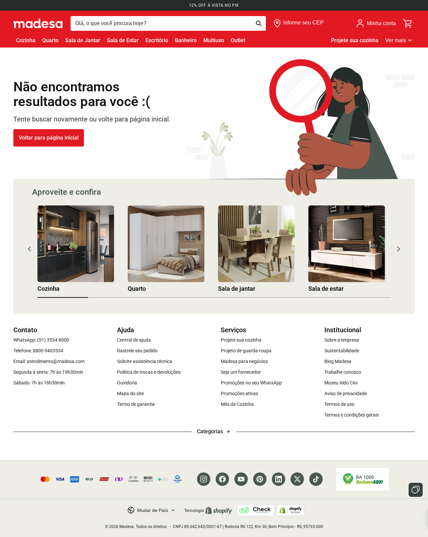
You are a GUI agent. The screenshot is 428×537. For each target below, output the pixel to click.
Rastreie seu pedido (137, 350)
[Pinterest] (259, 479)
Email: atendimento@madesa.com (49, 361)
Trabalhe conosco (342, 372)
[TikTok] (316, 479)
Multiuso (213, 40)
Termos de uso (339, 404)
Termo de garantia (136, 404)
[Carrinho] (408, 23)
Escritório (156, 40)
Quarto (50, 40)
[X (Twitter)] (297, 479)
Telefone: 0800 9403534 (38, 350)
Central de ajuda (134, 340)
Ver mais (395, 40)
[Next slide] (399, 249)
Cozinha (25, 40)
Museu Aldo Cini (340, 382)
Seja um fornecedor (241, 372)
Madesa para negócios (244, 361)
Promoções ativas (239, 393)
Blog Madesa (337, 361)
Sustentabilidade (341, 350)
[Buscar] (168, 23)
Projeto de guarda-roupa (246, 350)
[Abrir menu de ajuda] (416, 490)
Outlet (238, 40)
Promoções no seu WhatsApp (251, 382)
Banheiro (186, 40)
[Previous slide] (29, 249)
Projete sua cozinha (355, 40)
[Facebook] (222, 479)
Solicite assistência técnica (144, 361)
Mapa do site (130, 393)
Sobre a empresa (341, 340)
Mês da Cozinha (237, 404)
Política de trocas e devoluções (149, 372)
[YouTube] (241, 479)
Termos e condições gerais (351, 415)
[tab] (62, 297)
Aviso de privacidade (345, 393)
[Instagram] (203, 479)
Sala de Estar (123, 40)
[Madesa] (38, 23)
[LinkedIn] (278, 479)
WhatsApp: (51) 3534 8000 (41, 340)
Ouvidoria (127, 382)
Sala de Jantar (82, 40)
